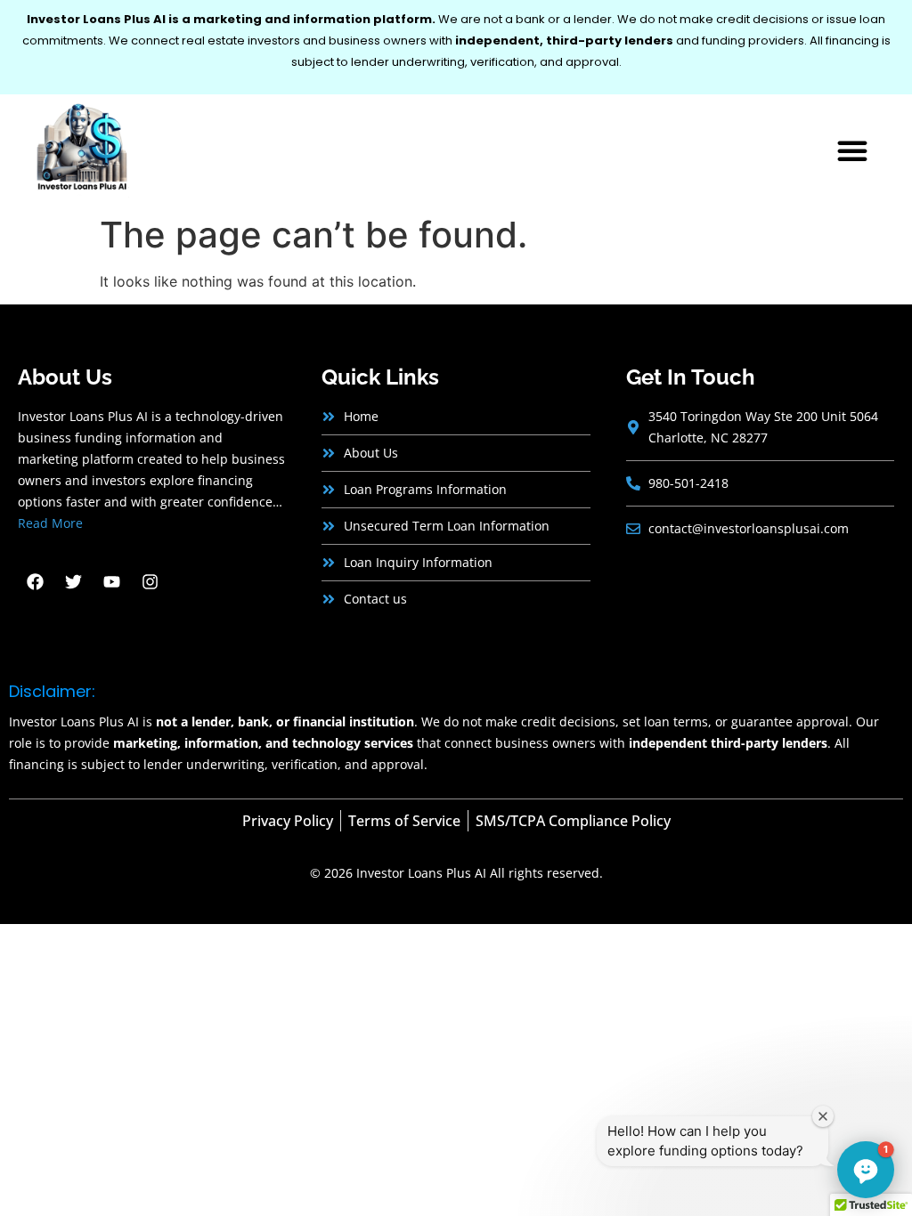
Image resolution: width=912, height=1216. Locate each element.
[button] (852, 150)
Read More (50, 523)
